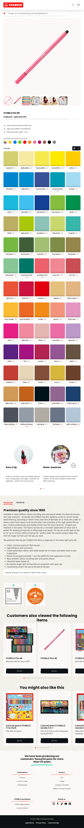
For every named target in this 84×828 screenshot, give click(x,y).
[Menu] (79, 5)
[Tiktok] (62, 803)
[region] (42, 62)
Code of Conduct (22, 781)
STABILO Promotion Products (62, 789)
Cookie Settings (53, 823)
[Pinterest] (70, 803)
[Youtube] (66, 803)
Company (22, 777)
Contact (61, 781)
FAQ (62, 777)
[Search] (73, 4)
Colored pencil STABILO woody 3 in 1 (53, 726)
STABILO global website (22, 804)
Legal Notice (29, 823)
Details (20, 671)
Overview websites (22, 808)
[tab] (9, 502)
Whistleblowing (22, 785)
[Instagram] (54, 803)
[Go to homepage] (13, 4)
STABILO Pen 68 (14, 658)
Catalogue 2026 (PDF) (62, 785)
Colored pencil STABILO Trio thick (18, 726)
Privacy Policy (41, 823)
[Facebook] (58, 803)
